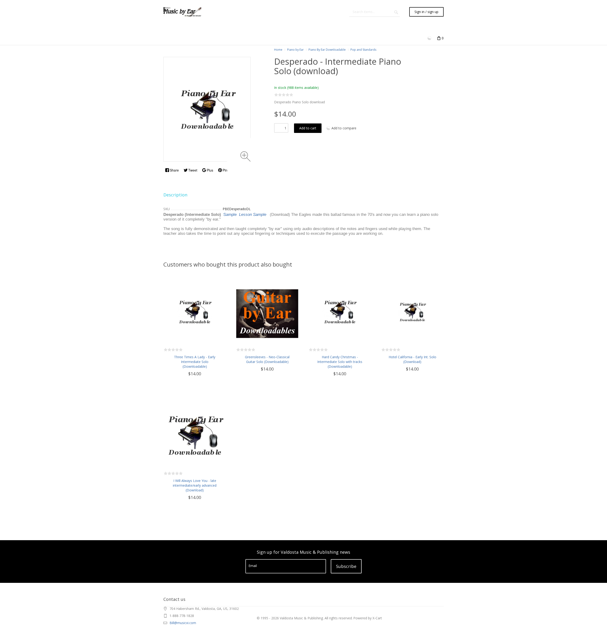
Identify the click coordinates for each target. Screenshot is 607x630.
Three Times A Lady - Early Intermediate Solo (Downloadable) (194, 362)
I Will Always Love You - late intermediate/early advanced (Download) (194, 485)
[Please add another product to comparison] (430, 38)
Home (278, 50)
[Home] (182, 12)
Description (175, 195)
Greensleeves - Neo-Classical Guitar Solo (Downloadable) (267, 359)
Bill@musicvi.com (183, 623)
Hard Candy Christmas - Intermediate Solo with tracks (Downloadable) (339, 362)
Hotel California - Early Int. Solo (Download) (412, 359)
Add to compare (343, 128)
